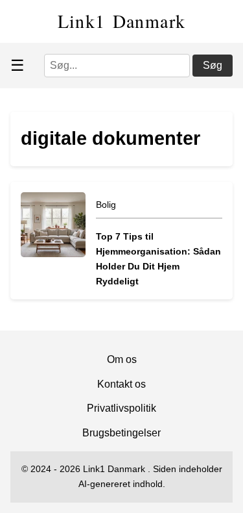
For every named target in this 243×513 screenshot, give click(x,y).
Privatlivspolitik (121, 408)
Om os (122, 359)
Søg (212, 65)
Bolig (106, 204)
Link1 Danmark (122, 20)
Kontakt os (121, 384)
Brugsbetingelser (121, 432)
